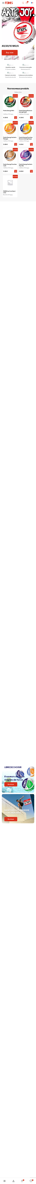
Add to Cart (15, 117)
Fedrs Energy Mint (8, 110)
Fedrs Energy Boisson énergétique (25, 111)
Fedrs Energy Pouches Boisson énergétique (25, 138)
